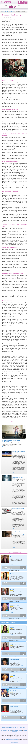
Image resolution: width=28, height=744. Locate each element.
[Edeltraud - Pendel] (5, 677)
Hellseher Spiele (22, 727)
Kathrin (12, 573)
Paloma (12, 589)
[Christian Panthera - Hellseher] (5, 693)
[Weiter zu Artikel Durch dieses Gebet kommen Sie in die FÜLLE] (6, 457)
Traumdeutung (14, 731)
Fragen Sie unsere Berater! (8, 622)
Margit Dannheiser (15, 644)
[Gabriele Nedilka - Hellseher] (5, 607)
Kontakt (4, 734)
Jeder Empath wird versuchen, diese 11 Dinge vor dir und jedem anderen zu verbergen (18, 533)
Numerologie (25, 730)
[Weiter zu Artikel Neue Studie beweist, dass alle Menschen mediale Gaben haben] (6, 481)
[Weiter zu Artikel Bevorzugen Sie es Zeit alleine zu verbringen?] (14, 438)
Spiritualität (12, 11)
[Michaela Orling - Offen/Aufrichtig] (5, 661)
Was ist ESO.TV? (22, 734)
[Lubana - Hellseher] (5, 629)
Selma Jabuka (14, 706)
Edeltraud (12, 675)
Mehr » (3, 446)
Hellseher (9, 730)
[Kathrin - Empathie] (5, 576)
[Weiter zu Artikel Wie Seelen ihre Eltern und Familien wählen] (6, 514)
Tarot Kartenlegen (4, 730)
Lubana (12, 627)
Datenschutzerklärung (14, 742)
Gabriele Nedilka (14, 605)
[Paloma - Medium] (5, 591)
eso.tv (5, 17)
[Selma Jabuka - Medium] (5, 708)
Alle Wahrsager (9, 727)
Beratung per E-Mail (14, 728)
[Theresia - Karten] (5, 559)
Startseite (4, 11)
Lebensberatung (15, 730)
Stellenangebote (15, 734)
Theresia (12, 557)
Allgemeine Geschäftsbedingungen (12, 739)
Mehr (12, 564)
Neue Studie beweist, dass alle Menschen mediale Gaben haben (18, 477)
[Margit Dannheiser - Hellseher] (5, 646)
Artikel (8, 11)
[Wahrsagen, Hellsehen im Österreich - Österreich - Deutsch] (6, 3)
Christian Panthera (15, 691)
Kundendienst (9, 734)
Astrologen (20, 730)
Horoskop (14, 727)
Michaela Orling (14, 659)
